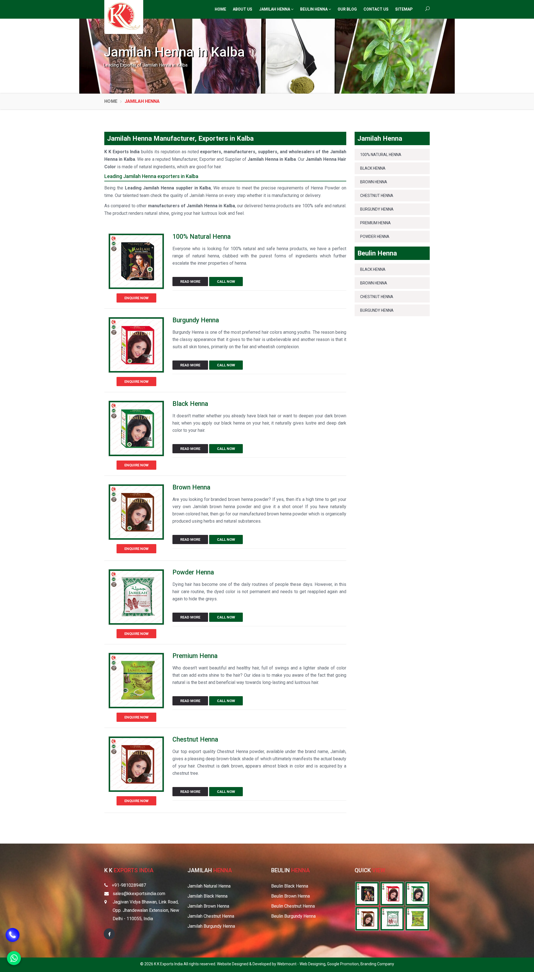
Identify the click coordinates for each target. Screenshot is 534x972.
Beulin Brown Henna (290, 896)
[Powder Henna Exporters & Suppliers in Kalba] (136, 598)
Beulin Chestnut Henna (293, 906)
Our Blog (347, 9)
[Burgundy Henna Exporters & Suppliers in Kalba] (136, 346)
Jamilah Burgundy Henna (211, 926)
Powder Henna (193, 572)
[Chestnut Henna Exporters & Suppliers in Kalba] (136, 766)
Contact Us (376, 9)
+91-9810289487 (129, 885)
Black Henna (190, 404)
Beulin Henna (314, 9)
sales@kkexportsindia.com (139, 893)
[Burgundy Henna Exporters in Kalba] (392, 893)
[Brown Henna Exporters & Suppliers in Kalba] (136, 514)
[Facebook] (109, 933)
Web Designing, (313, 964)
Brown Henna (191, 487)
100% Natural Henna (201, 236)
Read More (190, 281)
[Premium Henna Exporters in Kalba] (417, 918)
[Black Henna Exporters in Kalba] (417, 893)
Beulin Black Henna (289, 886)
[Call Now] (12, 937)
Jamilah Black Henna (207, 896)
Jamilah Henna (275, 9)
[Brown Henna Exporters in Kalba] (367, 918)
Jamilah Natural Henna (209, 886)
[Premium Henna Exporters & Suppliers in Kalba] (136, 682)
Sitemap (404, 9)
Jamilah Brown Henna (208, 906)
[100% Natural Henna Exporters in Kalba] (367, 893)
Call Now (226, 281)
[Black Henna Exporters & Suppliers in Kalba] (136, 430)
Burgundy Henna (195, 320)
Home (220, 9)
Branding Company (377, 964)
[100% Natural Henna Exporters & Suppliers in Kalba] (136, 263)
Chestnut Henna (195, 739)
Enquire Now (136, 298)
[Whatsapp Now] (14, 958)
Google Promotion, (343, 964)
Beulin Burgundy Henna (293, 916)
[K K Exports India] (123, 16)
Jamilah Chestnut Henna (210, 916)
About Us (242, 9)
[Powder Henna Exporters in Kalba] (392, 918)
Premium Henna (194, 656)
